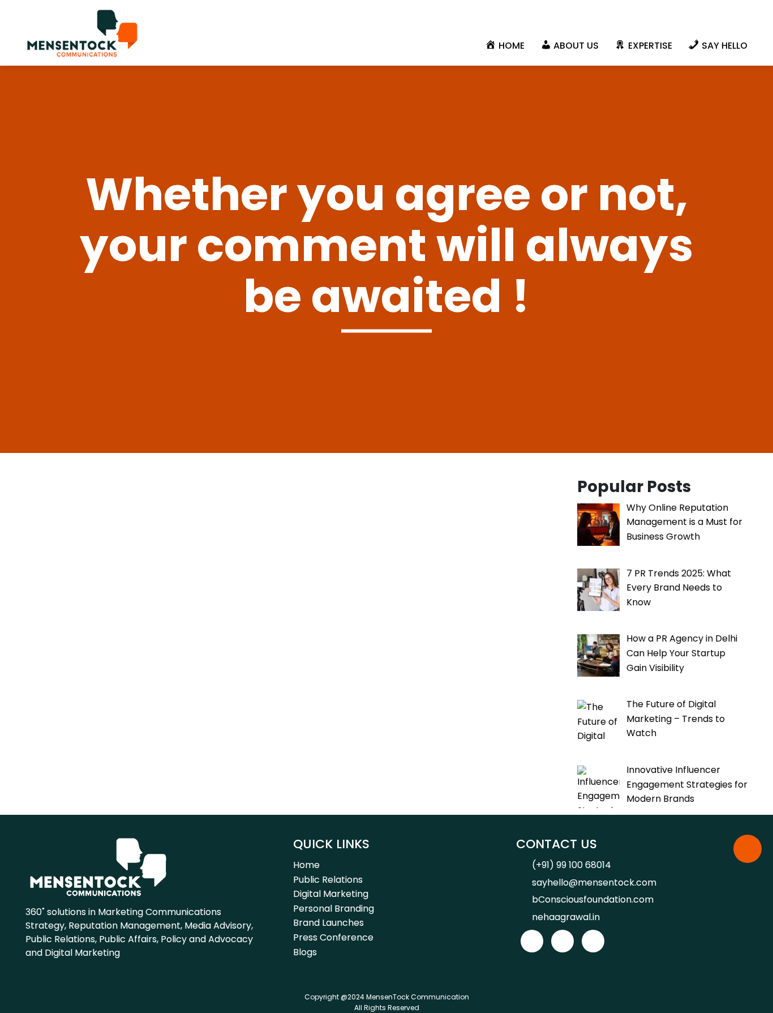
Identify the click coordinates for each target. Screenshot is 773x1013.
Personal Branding (333, 908)
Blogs (305, 952)
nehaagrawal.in (566, 917)
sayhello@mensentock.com (594, 882)
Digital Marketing (330, 893)
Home (306, 864)
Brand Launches (328, 922)
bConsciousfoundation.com (593, 899)
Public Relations (328, 879)
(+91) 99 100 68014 (571, 864)
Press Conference (333, 937)
